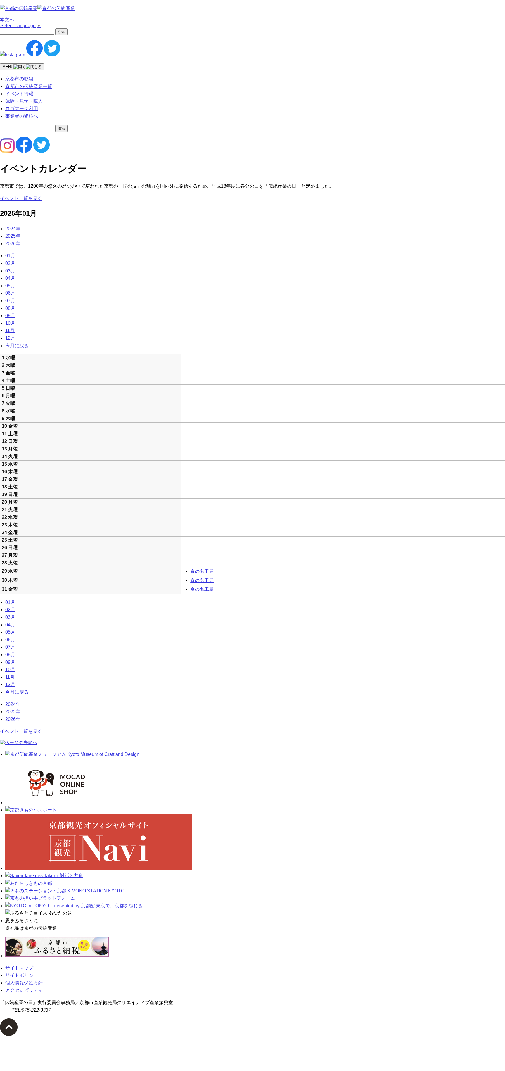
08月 (10, 308)
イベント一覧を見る (21, 198)
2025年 (12, 236)
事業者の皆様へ (21, 116)
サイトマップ (19, 967)
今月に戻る (17, 345)
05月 (10, 285)
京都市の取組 (19, 78)
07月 (10, 300)
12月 (10, 338)
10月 (10, 323)
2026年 (12, 243)
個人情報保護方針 (24, 982)
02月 (10, 263)
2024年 (12, 228)
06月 (10, 293)
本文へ (7, 19)
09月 (10, 315)
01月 (10, 255)
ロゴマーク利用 (21, 108)
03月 (10, 270)
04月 (10, 278)
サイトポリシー (21, 975)
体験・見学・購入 (24, 101)
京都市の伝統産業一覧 (28, 86)
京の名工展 (202, 571)
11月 (10, 330)
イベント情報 (19, 93)
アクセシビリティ (24, 990)
